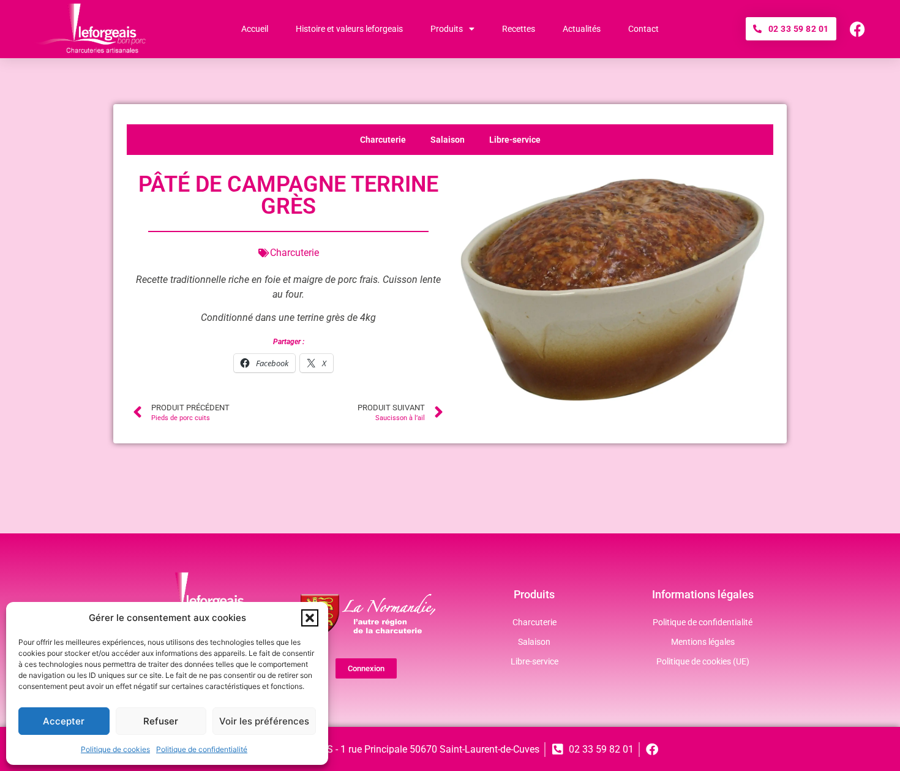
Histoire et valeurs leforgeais (349, 29)
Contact (643, 29)
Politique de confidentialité (201, 749)
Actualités (582, 29)
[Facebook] (857, 28)
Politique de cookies (115, 749)
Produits (446, 29)
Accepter (63, 721)
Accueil (254, 29)
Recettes (518, 29)
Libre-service (515, 140)
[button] (310, 618)
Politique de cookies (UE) (702, 661)
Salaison (447, 140)
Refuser (160, 721)
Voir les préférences (264, 721)
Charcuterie (383, 140)
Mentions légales (703, 642)
